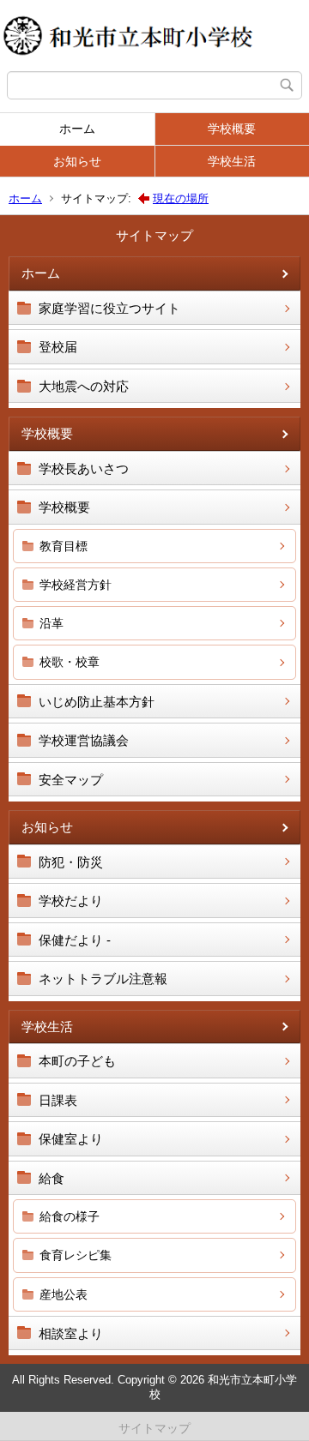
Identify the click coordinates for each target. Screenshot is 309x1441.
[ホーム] (154, 35)
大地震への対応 (84, 386)
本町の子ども (77, 1061)
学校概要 (232, 128)
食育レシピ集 (75, 1255)
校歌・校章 (69, 662)
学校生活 (232, 161)
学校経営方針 (75, 584)
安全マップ (71, 779)
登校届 (58, 346)
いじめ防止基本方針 (96, 701)
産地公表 (63, 1294)
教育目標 (63, 546)
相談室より (71, 1333)
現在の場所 (181, 198)
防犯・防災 (71, 862)
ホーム (77, 128)
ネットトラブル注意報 (103, 978)
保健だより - (75, 940)
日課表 (58, 1100)
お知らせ (77, 161)
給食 (51, 1178)
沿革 (51, 623)
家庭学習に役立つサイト (109, 308)
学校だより (71, 900)
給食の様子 (69, 1216)
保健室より (71, 1139)
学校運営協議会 (84, 740)
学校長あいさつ (84, 468)
